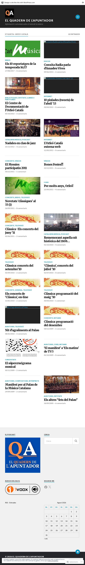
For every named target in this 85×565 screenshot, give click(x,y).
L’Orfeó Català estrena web (53, 145)
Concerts (9, 161)
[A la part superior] (77, 552)
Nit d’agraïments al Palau (22, 330)
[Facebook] (46, 486)
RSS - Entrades (10, 503)
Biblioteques (11, 98)
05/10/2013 (9, 114)
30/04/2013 (48, 107)
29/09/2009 (9, 392)
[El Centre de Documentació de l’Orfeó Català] (22, 86)
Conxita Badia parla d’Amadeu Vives (57, 66)
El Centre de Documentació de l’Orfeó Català (16, 106)
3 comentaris (21, 114)
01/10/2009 (48, 355)
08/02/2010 (9, 334)
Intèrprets (34, 381)
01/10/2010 (48, 245)
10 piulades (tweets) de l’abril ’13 (59, 101)
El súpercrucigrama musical (18, 365)
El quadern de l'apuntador (29, 20)
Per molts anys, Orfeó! (58, 186)
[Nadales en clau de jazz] (22, 128)
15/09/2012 (48, 150)
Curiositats (10, 360)
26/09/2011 (9, 208)
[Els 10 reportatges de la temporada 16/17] (22, 49)
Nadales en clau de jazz (20, 143)
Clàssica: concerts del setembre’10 (19, 267)
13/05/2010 (9, 301)
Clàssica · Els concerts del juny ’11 (21, 230)
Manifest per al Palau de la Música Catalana (21, 386)
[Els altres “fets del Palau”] (61, 384)
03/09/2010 (9, 273)
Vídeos (18, 161)
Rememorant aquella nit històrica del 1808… (60, 239)
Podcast (26, 140)
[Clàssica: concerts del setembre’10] (22, 254)
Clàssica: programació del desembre (58, 323)
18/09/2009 (48, 403)
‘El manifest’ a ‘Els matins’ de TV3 (61, 349)
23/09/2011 (48, 189)
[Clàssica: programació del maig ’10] (61, 282)
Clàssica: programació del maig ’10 (61, 295)
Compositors (21, 381)
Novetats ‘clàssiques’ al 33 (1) (20, 202)
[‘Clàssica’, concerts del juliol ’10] (61, 254)
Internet (48, 96)
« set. (46, 538)
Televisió (25, 197)
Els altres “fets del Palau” (60, 400)
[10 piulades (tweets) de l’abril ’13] (61, 85)
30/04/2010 (48, 301)
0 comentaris (21, 71)
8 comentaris (60, 168)
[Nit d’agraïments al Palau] (22, 315)
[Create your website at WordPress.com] (42, 2)
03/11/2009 (9, 370)
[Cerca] (75, 441)
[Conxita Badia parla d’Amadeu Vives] (61, 49)
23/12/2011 (48, 168)
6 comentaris (60, 403)
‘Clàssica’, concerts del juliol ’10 (58, 267)
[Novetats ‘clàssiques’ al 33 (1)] (22, 186)
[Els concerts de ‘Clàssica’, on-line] (22, 282)
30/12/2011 (9, 172)
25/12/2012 (9, 147)
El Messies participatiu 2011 (16, 166)
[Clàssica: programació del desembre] (61, 310)
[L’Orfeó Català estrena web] (61, 128)
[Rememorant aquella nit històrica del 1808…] (61, 222)
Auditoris (9, 326)
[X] (49, 486)
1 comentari (21, 172)
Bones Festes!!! (53, 164)
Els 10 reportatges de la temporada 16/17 (20, 65)
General (18, 290)
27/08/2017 (9, 71)
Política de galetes (53, 561)
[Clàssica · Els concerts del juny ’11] (22, 218)
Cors (46, 182)
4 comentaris (21, 147)
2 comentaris (60, 72)
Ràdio (8, 60)
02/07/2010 (48, 273)
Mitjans (57, 318)
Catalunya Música (13, 140)
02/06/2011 (9, 236)
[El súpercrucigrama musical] (22, 348)
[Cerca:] (61, 441)
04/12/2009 (48, 329)
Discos (47, 61)
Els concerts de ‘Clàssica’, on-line (16, 295)
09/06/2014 (48, 72)
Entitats (22, 98)
